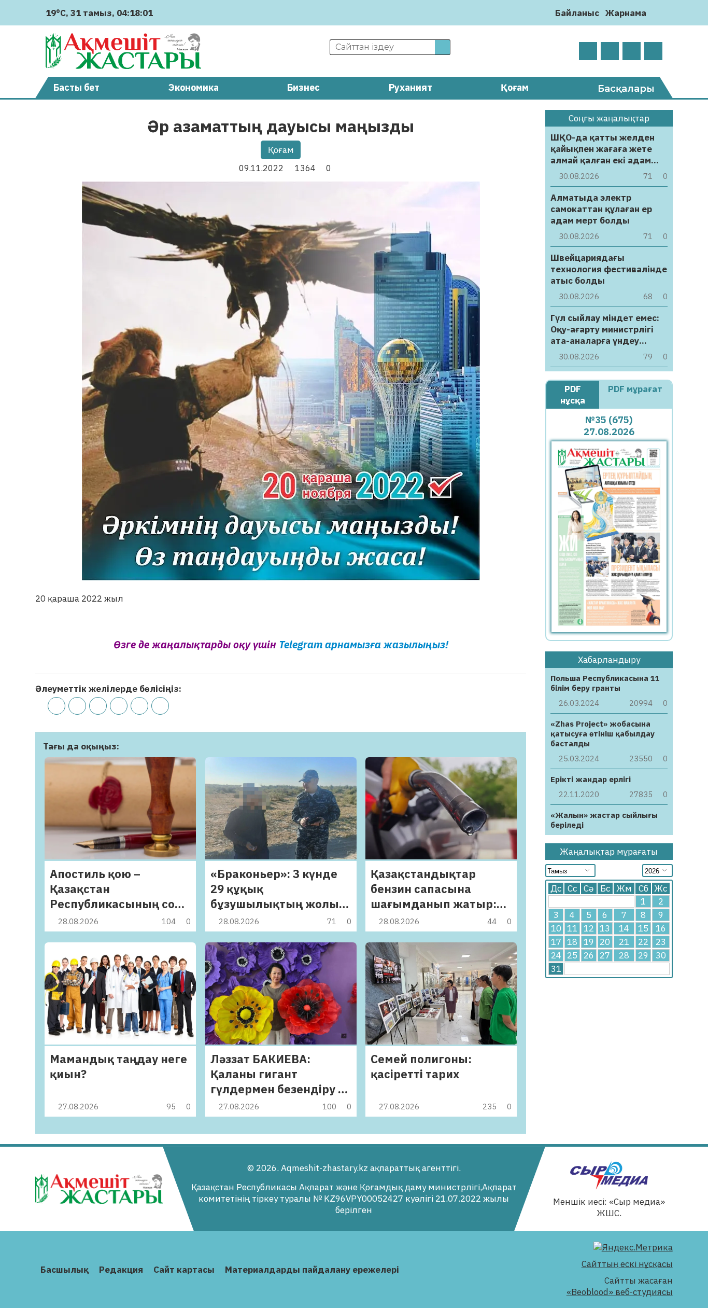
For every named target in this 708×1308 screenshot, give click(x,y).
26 (589, 955)
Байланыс (577, 13)
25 (572, 955)
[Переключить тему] (657, 12)
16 (661, 928)
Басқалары (626, 88)
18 (572, 942)
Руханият (410, 87)
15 (643, 928)
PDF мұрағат (635, 389)
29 (643, 955)
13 (605, 928)
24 (556, 955)
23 (661, 942)
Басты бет (76, 87)
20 (605, 942)
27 (605, 955)
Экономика (193, 87)
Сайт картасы (184, 1269)
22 (643, 942)
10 (556, 928)
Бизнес (303, 87)
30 (661, 955)
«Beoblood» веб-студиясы (620, 1292)
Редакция (121, 1269)
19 (589, 942)
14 (624, 928)
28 (624, 955)
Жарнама (625, 13)
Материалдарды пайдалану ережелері (312, 1269)
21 (624, 942)
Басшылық (64, 1269)
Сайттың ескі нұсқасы (627, 1264)
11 (572, 928)
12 (589, 928)
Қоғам (515, 87)
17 (556, 942)
